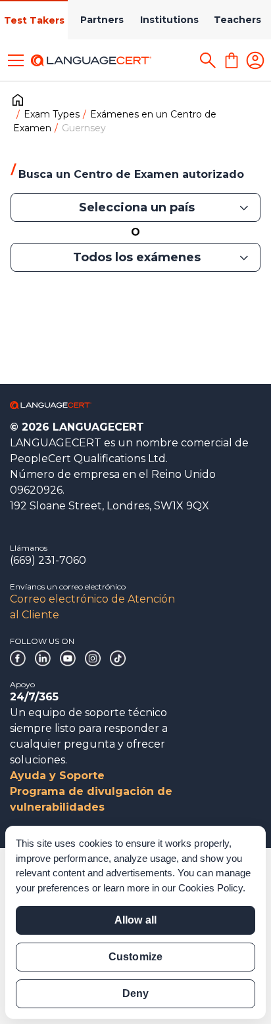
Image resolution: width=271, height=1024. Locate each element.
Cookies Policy (210, 887)
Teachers (237, 20)
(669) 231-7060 (48, 560)
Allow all (135, 920)
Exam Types (52, 114)
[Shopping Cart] (231, 60)
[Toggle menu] (15, 60)
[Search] (207, 60)
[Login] (255, 60)
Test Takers (34, 20)
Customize (135, 956)
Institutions (169, 20)
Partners (102, 20)
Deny (135, 993)
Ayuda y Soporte (57, 775)
